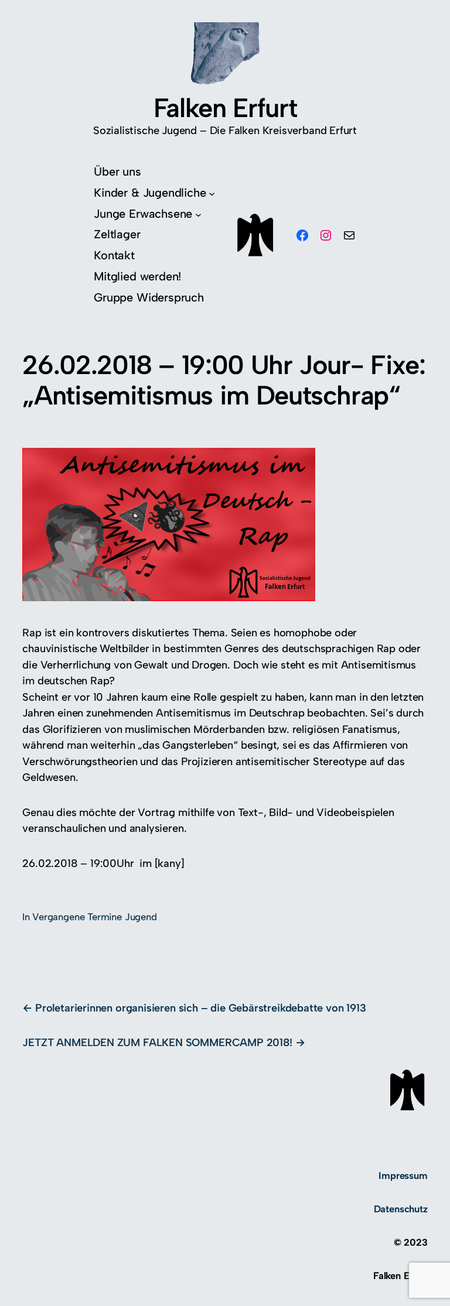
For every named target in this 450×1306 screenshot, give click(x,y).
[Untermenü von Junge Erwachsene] (198, 214)
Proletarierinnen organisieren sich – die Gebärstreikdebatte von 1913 (200, 1008)
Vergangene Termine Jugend (94, 917)
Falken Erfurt (225, 108)
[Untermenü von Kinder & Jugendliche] (212, 193)
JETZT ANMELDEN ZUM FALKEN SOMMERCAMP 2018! (157, 1042)
